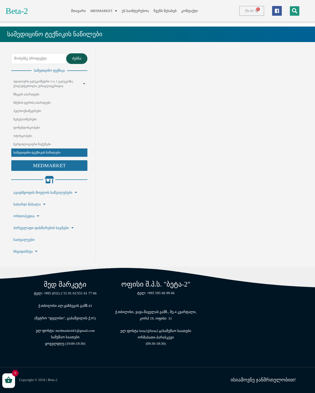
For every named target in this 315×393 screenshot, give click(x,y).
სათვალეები (24, 240)
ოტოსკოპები (22, 136)
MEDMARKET (101, 11)
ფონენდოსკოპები (26, 127)
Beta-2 (17, 11)
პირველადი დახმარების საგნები (41, 228)
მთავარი (78, 11)
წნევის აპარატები (26, 94)
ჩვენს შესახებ (165, 11)
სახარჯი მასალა (27, 204)
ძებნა (76, 58)
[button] (49, 165)
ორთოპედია (24, 216)
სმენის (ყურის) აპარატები (32, 102)
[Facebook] (277, 11)
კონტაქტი (189, 11)
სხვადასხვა (23, 251)
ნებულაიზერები (25, 119)
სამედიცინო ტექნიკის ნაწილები (36, 152)
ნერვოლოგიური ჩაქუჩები (32, 144)
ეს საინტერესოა (135, 11)
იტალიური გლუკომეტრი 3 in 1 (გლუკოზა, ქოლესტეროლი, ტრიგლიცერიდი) (43, 84)
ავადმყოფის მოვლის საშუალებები (42, 192)
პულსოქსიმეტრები (27, 111)
